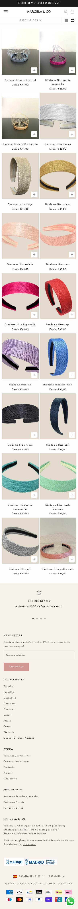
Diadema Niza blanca (58, 144)
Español (55, 876)
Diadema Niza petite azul (20, 80)
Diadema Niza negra (20, 445)
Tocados (8, 686)
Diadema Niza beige (20, 204)
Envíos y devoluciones (16, 761)
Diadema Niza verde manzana (57, 507)
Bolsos (7, 726)
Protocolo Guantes (15, 802)
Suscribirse (16, 667)
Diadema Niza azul (57, 445)
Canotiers (9, 704)
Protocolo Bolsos (13, 808)
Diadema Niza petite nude (58, 569)
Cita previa (10, 779)
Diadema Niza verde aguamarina (20, 507)
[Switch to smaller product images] (72, 20)
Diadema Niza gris (20, 569)
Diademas (10, 709)
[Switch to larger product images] (66, 20)
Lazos (7, 715)
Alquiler (8, 773)
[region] (39, 601)
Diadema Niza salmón (20, 264)
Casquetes (10, 698)
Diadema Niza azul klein (58, 385)
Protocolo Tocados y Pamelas (21, 796)
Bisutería (9, 732)
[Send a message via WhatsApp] (70, 901)
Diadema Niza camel (58, 204)
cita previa (29, 844)
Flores (7, 721)
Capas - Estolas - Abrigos (19, 738)
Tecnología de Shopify (56, 884)
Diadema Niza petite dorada (20, 144)
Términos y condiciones (17, 756)
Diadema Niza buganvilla (20, 324)
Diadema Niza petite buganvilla (58, 82)
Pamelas (9, 692)
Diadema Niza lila (20, 385)
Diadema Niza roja (57, 324)
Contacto (9, 767)
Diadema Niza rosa (57, 264)
